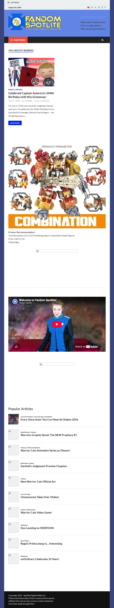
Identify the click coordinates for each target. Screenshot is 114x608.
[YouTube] (88, 7)
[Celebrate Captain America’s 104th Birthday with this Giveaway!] (31, 72)
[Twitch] (102, 7)
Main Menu (19, 40)
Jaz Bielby (28, 101)
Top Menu (14, 2)
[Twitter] (95, 7)
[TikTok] (105, 7)
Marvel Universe (15, 89)
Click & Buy (13, 242)
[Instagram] (99, 7)
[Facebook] (92, 7)
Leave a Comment (41, 101)
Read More (14, 122)
